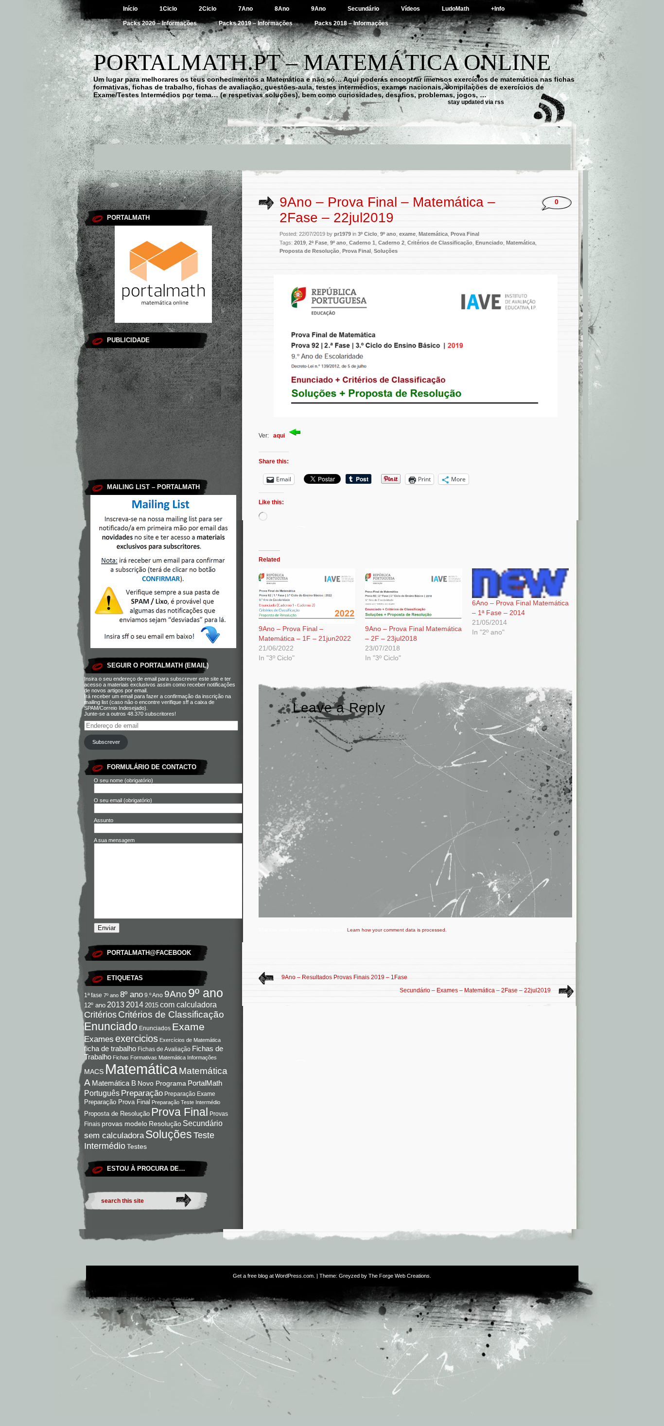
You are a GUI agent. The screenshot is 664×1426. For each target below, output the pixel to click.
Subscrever (106, 742)
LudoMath (455, 8)
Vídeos (410, 8)
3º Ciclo (367, 234)
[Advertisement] (332, 148)
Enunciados (155, 1028)
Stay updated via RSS (476, 102)
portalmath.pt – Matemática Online (322, 62)
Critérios (100, 1015)
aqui (280, 435)
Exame (188, 1026)
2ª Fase (318, 243)
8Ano (282, 8)
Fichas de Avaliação (164, 1049)
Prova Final (179, 1112)
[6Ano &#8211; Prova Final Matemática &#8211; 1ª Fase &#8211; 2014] (520, 583)
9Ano (318, 8)
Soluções (168, 1134)
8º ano (131, 994)
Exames (99, 1039)
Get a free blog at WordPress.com (273, 1276)
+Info (498, 8)
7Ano (245, 8)
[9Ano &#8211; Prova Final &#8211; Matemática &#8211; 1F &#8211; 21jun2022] (307, 596)
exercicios (136, 1038)
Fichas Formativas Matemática (149, 1057)
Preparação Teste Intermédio (186, 1102)
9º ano (205, 993)
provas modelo (124, 1123)
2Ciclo (207, 8)
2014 (134, 1005)
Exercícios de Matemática (190, 1040)
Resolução (165, 1123)
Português (102, 1093)
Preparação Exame (189, 1094)
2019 (300, 243)
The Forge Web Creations (399, 1276)
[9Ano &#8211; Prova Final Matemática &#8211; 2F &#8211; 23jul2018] (413, 596)
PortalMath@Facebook (149, 952)
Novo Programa (162, 1083)
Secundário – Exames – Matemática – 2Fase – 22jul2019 (475, 990)
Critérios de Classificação (171, 1014)
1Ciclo (168, 8)
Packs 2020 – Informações (160, 23)
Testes (137, 1146)
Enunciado (111, 1026)
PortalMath (205, 1083)
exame (407, 234)
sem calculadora (114, 1135)
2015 (151, 1005)
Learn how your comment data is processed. (397, 930)
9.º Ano (153, 995)
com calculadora (188, 1004)
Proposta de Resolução (117, 1113)
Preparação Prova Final (117, 1102)
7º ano (111, 995)
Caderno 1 (362, 243)
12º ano (94, 1005)
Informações (202, 1057)
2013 (115, 1005)
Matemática (141, 1069)
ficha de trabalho (110, 1049)
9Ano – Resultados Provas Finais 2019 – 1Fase (344, 977)
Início (130, 8)
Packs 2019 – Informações (256, 23)
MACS (94, 1071)
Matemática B (114, 1083)
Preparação (142, 1093)
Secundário (363, 8)
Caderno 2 (391, 243)
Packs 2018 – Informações (351, 23)
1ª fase (93, 995)
